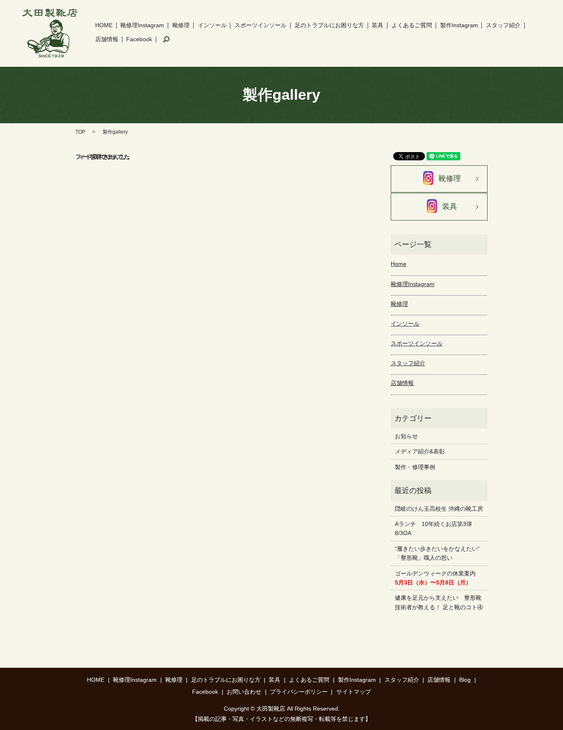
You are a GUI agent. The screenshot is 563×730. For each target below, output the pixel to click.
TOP (80, 132)
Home (398, 264)
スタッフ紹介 (503, 25)
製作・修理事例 (415, 467)
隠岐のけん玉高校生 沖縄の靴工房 (439, 508)
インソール (212, 25)
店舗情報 (106, 39)
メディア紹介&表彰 (420, 451)
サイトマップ (353, 691)
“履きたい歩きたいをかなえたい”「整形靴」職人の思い (437, 553)
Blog (465, 679)
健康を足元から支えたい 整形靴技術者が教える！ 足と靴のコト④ (439, 602)
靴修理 (181, 25)
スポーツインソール (260, 25)
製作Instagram (459, 25)
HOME (104, 25)
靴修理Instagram (142, 25)
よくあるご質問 (412, 25)
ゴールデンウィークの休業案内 (435, 578)
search (166, 39)
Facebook (139, 39)
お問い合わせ (244, 691)
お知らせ (406, 436)
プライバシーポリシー (299, 691)
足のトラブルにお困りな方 (329, 25)
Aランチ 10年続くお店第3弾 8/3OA (436, 528)
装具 (377, 25)
